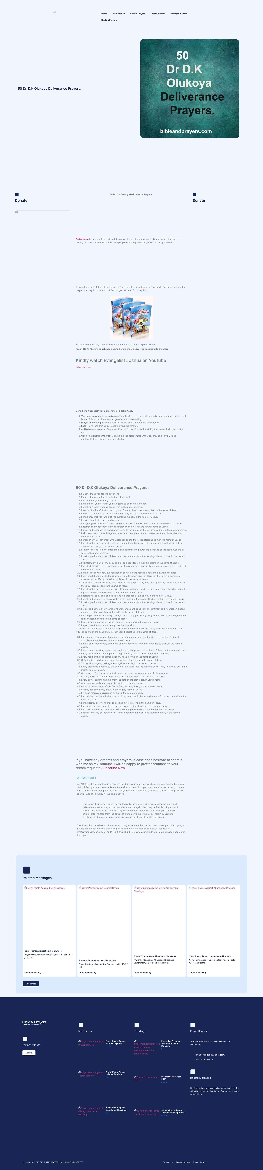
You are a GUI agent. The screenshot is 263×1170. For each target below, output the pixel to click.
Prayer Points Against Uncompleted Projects (209, 956)
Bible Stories (119, 13)
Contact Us (168, 1162)
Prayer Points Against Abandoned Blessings (155, 956)
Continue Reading (32, 972)
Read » (108, 1047)
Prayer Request (183, 1162)
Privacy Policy (199, 1162)
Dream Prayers (158, 13)
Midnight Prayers (178, 13)
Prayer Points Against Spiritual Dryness (43, 951)
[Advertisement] (131, 171)
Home (104, 13)
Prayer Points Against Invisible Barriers (97, 960)
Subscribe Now (84, 367)
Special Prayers (137, 13)
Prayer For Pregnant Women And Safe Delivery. (171, 1043)
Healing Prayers (109, 20)
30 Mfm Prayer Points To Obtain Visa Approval (173, 1111)
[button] (31, 984)
